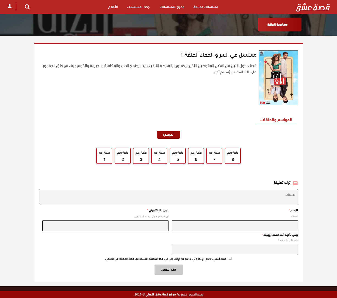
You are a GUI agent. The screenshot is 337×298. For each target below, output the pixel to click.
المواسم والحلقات (276, 119)
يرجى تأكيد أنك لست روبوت (280, 235)
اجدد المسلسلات (139, 7)
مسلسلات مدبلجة (205, 7)
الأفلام (113, 7)
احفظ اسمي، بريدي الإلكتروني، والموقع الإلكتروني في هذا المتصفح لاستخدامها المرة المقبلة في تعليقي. (166, 259)
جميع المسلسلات (172, 7)
